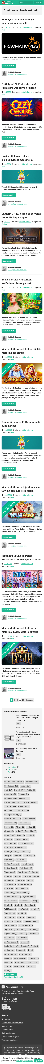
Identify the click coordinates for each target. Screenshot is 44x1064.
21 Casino (9, 950)
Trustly (8, 856)
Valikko (37, 2)
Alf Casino (33, 929)
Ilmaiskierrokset (21, 839)
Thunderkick (10, 823)
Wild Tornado (10, 909)
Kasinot (4, 224)
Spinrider (22, 913)
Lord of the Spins (11, 946)
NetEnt (31, 790)
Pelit (3, 30)
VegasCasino (10, 925)
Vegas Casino (10, 934)
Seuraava (29, 700)
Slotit (8, 790)
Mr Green (9, 880)
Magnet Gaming (26, 925)
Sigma (7, 966)
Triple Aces (9, 929)
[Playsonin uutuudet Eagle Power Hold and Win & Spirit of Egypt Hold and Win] (9, 738)
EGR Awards (23, 893)
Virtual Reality (20, 958)
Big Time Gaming (25, 843)
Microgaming (10, 798)
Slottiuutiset (10, 806)
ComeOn (20, 880)
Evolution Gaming (12, 819)
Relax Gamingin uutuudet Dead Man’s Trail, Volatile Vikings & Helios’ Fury (28, 717)
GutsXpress (19, 966)
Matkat (8, 958)
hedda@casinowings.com (17, 74)
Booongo (20, 950)
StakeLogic (9, 893)
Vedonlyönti (9, 872)
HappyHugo (20, 847)
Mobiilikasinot (23, 872)
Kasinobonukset (7, 1030)
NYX (30, 950)
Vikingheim (24, 901)
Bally (30, 880)
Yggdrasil (23, 794)
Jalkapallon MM (25, 884)
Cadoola (31, 917)
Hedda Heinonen (26, 27)
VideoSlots (21, 860)
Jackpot (31, 827)
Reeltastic (34, 934)
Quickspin (9, 810)
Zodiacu (25, 942)
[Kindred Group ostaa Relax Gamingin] (9, 753)
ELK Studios (29, 819)
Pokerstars (33, 958)
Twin (36, 876)
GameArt (25, 851)
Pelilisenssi (24, 823)
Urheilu (30, 835)
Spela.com (33, 962)
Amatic (34, 946)
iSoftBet (8, 839)
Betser (20, 917)
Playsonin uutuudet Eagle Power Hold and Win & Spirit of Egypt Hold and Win (28, 734)
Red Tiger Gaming (12, 815)
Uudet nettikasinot (29, 802)
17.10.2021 (21, 744)
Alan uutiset (12, 767)
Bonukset (24, 798)
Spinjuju (34, 909)
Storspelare (30, 905)
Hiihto (7, 971)
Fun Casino (21, 938)
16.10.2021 (21, 758)
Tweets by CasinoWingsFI (13, 977)
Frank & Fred (27, 864)
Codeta (25, 946)
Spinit (18, 921)
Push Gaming (26, 868)
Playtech (8, 847)
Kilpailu (20, 827)
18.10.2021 (21, 727)
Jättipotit (9, 831)
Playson (9, 827)
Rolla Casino (25, 954)
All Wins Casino (11, 942)
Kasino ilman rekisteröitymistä (12, 1023)
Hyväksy (38, 1061)
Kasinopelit (32, 782)
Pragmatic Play (11, 802)
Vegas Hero (9, 913)
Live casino (23, 810)
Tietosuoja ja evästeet (9, 1040)
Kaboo (8, 876)
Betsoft (21, 835)
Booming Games (11, 851)
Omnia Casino (10, 954)
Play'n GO (19, 790)
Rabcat (17, 856)
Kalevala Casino (31, 921)
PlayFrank (23, 909)
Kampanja (23, 806)
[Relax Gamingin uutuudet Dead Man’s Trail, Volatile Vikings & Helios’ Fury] (9, 721)
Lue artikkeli (8, 65)
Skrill (35, 901)
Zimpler (19, 905)
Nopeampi (9, 938)
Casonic (31, 966)
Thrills (17, 876)
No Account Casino (12, 897)
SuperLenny (29, 856)
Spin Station (10, 884)
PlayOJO (8, 888)
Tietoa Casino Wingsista (10, 1037)
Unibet (19, 831)
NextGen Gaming (11, 864)
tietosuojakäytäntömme (24, 1061)
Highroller (9, 860)
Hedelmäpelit (11, 786)
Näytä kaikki (11, 974)
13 (23, 700)
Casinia (27, 876)
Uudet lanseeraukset (14, 782)
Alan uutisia (10, 794)
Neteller (8, 905)
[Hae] (24, 2)
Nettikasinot (6, 1019)
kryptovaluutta (29, 897)
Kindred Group (10, 868)
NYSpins (21, 929)
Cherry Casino (10, 901)
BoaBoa (8, 921)
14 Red (23, 934)
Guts (35, 872)
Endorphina (30, 831)
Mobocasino (20, 962)
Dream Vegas (21, 888)
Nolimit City (9, 835)
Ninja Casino (10, 843)
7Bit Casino (9, 917)
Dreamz (8, 962)
